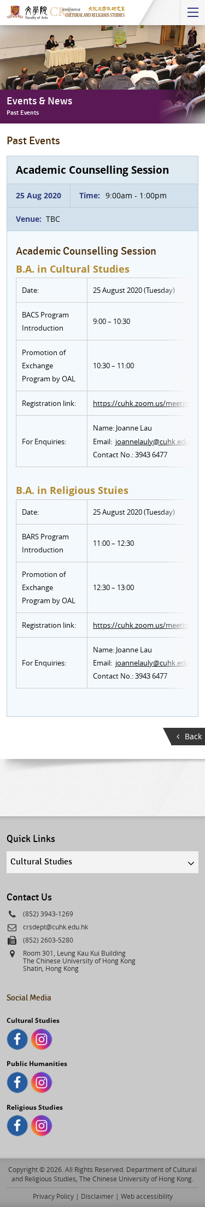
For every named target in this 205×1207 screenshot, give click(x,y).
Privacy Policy (53, 1196)
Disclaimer (97, 1196)
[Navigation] (192, 12)
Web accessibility (147, 1196)
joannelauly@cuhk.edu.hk (157, 441)
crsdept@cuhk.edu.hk (55, 926)
